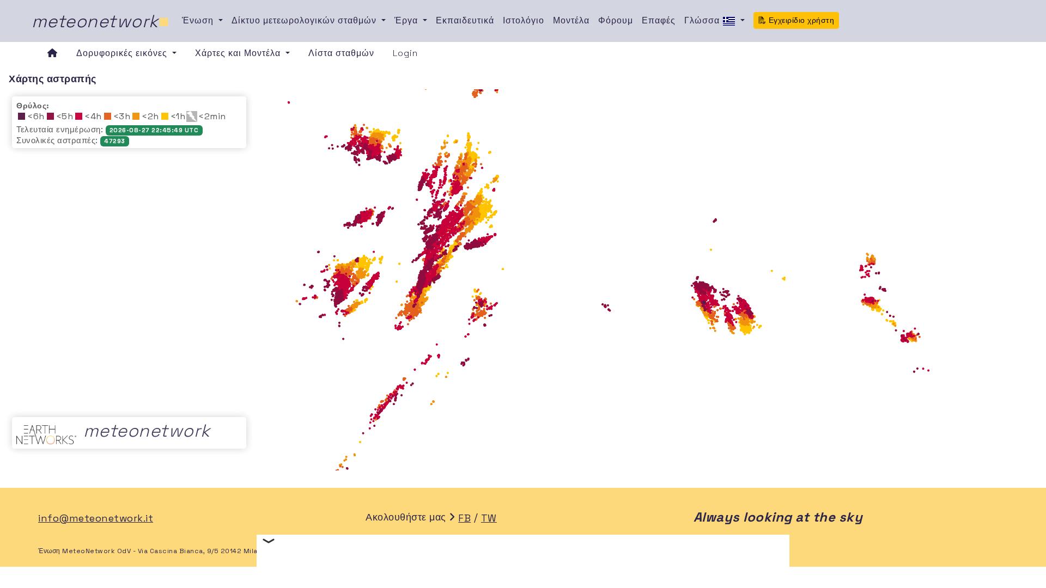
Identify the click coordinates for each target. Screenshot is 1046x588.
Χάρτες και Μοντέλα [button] (239, 53)
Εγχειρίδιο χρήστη (800, 20)
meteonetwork (100, 21)
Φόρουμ (615, 20)
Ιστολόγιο (523, 20)
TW (489, 518)
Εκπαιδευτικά (465, 20)
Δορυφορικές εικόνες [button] (123, 53)
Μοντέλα (571, 20)
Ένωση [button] (199, 20)
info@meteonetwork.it (95, 518)
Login (405, 53)
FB (464, 518)
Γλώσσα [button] (703, 20)
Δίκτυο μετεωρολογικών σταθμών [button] (305, 20)
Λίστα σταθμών (341, 53)
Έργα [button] (407, 20)
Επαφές (659, 20)
